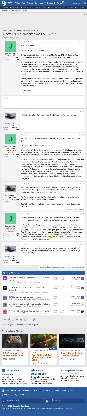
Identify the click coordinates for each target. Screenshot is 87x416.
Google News (54, 391)
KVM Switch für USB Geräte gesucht (25, 297)
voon (78, 312)
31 (6, 359)
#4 (83, 184)
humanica (12, 313)
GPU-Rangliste (68, 7)
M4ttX (78, 289)
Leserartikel (16, 10)
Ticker (17, 3)
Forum (59, 3)
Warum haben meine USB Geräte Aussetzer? (29, 311)
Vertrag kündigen (46, 408)
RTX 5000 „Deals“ (27, 7)
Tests (23, 3)
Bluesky (28, 391)
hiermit (40, 199)
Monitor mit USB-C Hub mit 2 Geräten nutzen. (29, 304)
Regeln (24, 10)
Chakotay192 (13, 292)
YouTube (26, 395)
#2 (83, 111)
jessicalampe (8, 37)
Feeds (6, 391)
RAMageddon (15, 7)
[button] (9, 10)
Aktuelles (5, 10)
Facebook (40, 391)
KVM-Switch (25, 115)
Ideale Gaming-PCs (55, 7)
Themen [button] (30, 3)
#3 (83, 134)
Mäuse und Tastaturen (33, 282)
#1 (83, 42)
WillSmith (11, 282)
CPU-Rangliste (80, 7)
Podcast (5, 7)
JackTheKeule (75, 305)
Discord (17, 391)
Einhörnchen (13, 299)
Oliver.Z (11, 306)
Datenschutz (69, 408)
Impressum (5, 408)
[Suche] (85, 3)
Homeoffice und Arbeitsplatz (39, 292)
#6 (83, 244)
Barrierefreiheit (58, 408)
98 (63, 359)
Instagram (68, 391)
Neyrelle (77, 298)
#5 (83, 214)
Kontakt (13, 408)
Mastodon (8, 395)
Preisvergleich (50, 3)
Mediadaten (21, 408)
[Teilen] (80, 41)
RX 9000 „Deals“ (41, 7)
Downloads (39, 3)
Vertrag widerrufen (33, 408)
